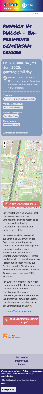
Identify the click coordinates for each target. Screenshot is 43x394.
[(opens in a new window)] (25, 7)
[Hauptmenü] (39, 4)
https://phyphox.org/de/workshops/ (24, 321)
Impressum (21, 357)
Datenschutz (21, 360)
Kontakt (22, 364)
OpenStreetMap (28, 207)
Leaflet (19, 207)
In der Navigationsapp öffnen (22, 204)
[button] (21, 171)
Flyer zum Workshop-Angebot (18, 311)
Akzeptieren (8, 389)
